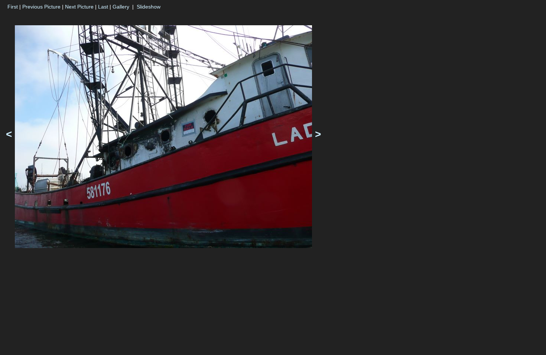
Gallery (121, 7)
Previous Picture (41, 7)
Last (103, 7)
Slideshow (148, 7)
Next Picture (79, 7)
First (12, 7)
